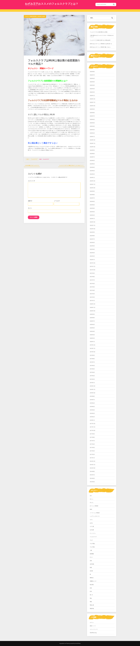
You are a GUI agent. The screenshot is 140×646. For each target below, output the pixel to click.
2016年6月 (92, 478)
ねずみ (91, 523)
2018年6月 (92, 403)
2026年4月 (92, 85)
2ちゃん (91, 502)
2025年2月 (92, 133)
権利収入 (92, 577)
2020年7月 (92, 321)
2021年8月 (92, 276)
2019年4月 (92, 372)
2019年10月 (92, 351)
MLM (27, 159)
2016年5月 (92, 481)
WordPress (78, 643)
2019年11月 (92, 348)
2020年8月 (92, 317)
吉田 (91, 560)
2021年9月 (92, 273)
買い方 (91, 594)
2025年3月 (92, 129)
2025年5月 (92, 122)
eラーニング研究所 (94, 505)
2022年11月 (92, 225)
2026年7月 (92, 75)
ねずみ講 (92, 529)
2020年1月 (92, 341)
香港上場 (92, 605)
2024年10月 (92, 146)
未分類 (91, 570)
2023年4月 (92, 208)
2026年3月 (92, 88)
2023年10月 (92, 187)
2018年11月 (92, 389)
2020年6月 (92, 324)
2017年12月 (92, 423)
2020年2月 (92, 338)
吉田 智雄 (92, 564)
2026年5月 (92, 81)
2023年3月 (92, 211)
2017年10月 (92, 430)
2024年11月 (92, 143)
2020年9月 (92, 314)
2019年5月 (92, 369)
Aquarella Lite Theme (64, 643)
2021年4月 (92, 290)
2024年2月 (92, 174)
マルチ (91, 540)
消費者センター (93, 581)
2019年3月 (92, 375)
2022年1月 (92, 259)
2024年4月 (92, 167)
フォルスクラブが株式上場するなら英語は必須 (100, 40)
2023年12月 (92, 181)
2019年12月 (92, 345)
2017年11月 (92, 427)
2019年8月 (92, 358)
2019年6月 (92, 365)
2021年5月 (92, 287)
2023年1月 (92, 218)
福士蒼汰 (92, 584)
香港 (91, 601)
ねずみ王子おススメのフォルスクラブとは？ (51, 3)
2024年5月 (92, 163)
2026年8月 (92, 71)
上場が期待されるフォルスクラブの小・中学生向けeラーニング (102, 36)
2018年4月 (92, 410)
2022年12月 (92, 222)
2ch (91, 495)
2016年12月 (92, 461)
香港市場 (92, 608)
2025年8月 (92, 112)
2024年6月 (92, 160)
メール (56, 201)
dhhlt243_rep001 (41, 16)
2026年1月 (92, 95)
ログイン (92, 622)
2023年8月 (92, 194)
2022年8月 (92, 235)
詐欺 (91, 588)
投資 (91, 567)
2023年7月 (92, 198)
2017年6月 (92, 444)
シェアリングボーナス (95, 516)
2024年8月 (92, 153)
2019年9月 (92, 355)
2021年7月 (92, 280)
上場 (91, 550)
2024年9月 (92, 150)
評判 (91, 591)
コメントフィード (94, 629)
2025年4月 (92, 126)
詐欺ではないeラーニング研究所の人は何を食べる (101, 43)
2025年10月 (92, 105)
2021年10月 (92, 269)
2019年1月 (92, 382)
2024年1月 (92, 177)
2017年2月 (92, 454)
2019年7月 (92, 362)
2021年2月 (92, 297)
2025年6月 (92, 119)
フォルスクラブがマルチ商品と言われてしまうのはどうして (71, 165)
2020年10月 (92, 310)
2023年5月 (92, 204)
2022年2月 (92, 256)
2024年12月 (92, 140)
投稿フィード (93, 625)
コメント (31, 181)
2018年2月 (92, 416)
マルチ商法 (92, 547)
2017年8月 (92, 437)
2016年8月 (92, 471)
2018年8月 (92, 396)
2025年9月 (92, 109)
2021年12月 (92, 263)
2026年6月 (92, 78)
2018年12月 (92, 386)
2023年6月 (92, 201)
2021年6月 (92, 283)
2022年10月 (92, 228)
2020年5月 (92, 327)
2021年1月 (92, 300)
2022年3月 (92, 252)
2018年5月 (92, 406)
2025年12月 (92, 99)
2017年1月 (92, 457)
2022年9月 (92, 232)
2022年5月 (92, 245)
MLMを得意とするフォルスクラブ (32, 165)
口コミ (91, 557)
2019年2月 (92, 379)
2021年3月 (92, 293)
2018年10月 (92, 392)
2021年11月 (92, 266)
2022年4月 (92, 249)
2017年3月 (92, 451)
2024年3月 (92, 170)
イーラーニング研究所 (95, 512)
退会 (91, 598)
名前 (30, 201)
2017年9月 (92, 433)
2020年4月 (92, 331)
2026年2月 (92, 92)
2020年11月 (92, 307)
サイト (30, 208)
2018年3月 (92, 413)
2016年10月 (92, 468)
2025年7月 (92, 116)
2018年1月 (92, 420)
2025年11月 (92, 102)
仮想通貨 (92, 553)
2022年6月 (92, 242)
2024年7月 (92, 157)
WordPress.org (93, 632)
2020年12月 (92, 304)
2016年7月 (92, 474)
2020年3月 (92, 334)
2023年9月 (92, 191)
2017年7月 (92, 440)
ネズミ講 (92, 526)
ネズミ (91, 519)
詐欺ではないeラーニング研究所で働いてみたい (100, 47)
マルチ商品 (92, 543)
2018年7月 (92, 399)
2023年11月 (92, 184)
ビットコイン (93, 533)
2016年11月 (92, 464)
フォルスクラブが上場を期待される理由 (98, 32)
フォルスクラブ (34, 159)
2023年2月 (92, 215)
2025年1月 (92, 136)
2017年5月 (92, 447)
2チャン (91, 499)
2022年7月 (92, 239)
